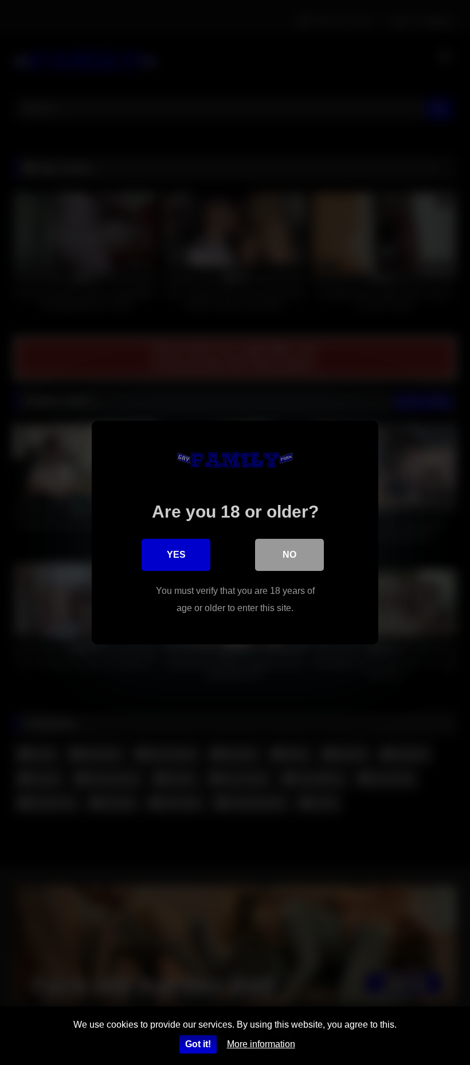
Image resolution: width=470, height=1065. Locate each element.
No (289, 554)
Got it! (198, 1044)
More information (261, 1044)
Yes (176, 554)
